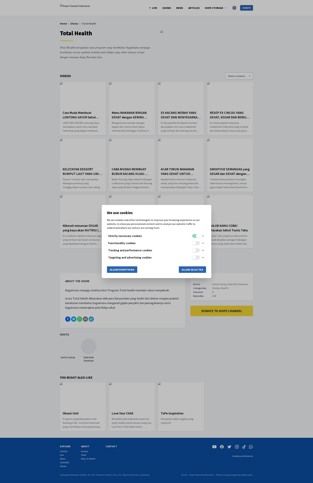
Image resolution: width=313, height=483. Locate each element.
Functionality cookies (122, 243)
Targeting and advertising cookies (130, 257)
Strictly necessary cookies (125, 236)
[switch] (196, 236)
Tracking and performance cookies (130, 250)
